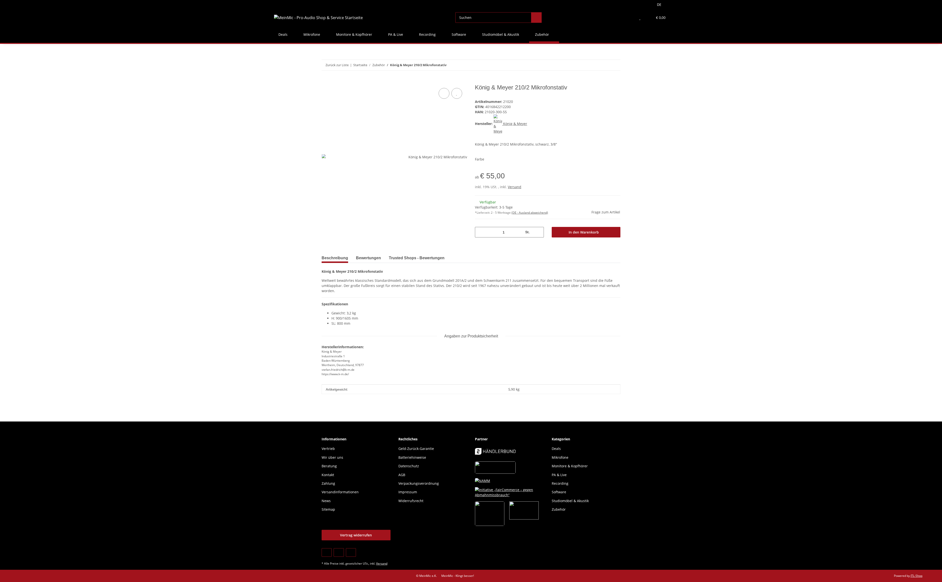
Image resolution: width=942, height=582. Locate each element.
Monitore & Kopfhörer (570, 466)
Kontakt (328, 474)
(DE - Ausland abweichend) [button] (529, 213)
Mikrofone (560, 457)
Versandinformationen (340, 492)
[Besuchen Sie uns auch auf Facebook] (327, 552)
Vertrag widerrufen (356, 535)
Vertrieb (328, 448)
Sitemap (328, 509)
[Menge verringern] (480, 232)
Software (559, 492)
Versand (514, 187)
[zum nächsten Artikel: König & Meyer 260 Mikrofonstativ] (615, 65)
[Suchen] (536, 17)
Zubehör (559, 509)
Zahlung (328, 483)
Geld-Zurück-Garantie (416, 448)
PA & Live (559, 474)
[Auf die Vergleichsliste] (444, 93)
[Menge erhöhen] (538, 232)
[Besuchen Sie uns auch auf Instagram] (351, 552)
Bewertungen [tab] (368, 258)
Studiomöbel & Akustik (570, 500)
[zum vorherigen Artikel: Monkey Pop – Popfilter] (604, 65)
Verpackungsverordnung (418, 483)
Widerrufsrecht (410, 500)
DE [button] (659, 4)
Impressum (407, 492)
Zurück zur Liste (337, 65)
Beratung (329, 466)
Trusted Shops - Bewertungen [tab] (417, 258)
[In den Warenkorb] (325, 81)
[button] (630, 17)
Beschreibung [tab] (335, 258)
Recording (560, 483)
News (326, 500)
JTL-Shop (916, 576)
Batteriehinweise (412, 457)
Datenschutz (408, 466)
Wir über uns (332, 457)
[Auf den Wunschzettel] (456, 93)
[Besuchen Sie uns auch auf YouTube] (339, 552)
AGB (401, 474)
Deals (556, 448)
